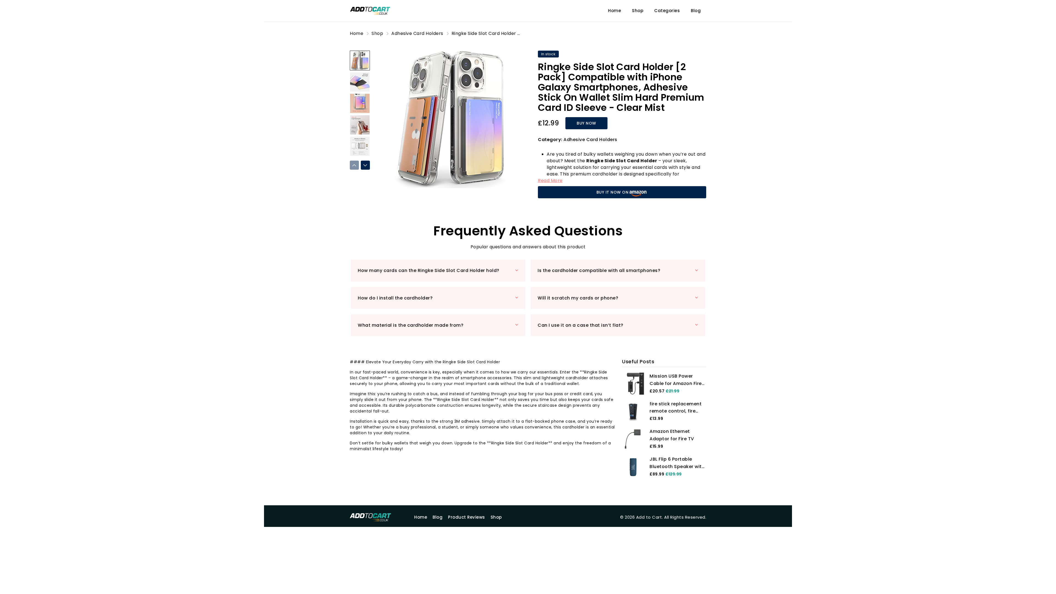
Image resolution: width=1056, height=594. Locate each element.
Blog (696, 10)
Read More (550, 180)
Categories (667, 10)
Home (614, 10)
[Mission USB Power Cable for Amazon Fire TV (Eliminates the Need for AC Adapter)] (633, 383)
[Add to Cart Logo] (377, 517)
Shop (637, 10)
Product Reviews (466, 517)
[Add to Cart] (377, 11)
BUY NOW (586, 123)
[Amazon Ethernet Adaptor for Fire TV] (633, 438)
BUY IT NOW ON (612, 192)
